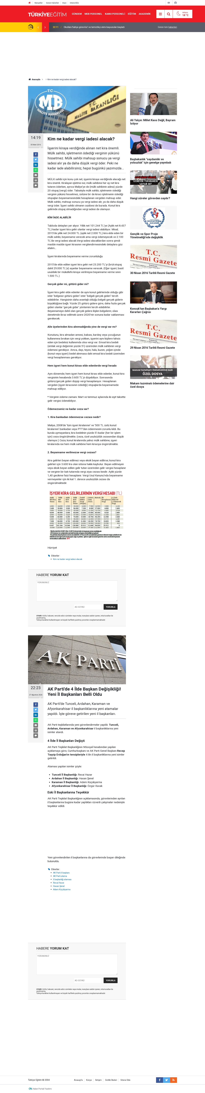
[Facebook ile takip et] (159, 1080)
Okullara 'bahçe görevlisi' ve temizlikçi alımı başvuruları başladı (94, 27)
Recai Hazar (58, 883)
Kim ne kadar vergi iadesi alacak (67, 559)
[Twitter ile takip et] (166, 1080)
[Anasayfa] (29, 3)
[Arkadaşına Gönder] (35, 175)
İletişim (98, 1080)
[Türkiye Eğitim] (47, 13)
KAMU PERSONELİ (115, 13)
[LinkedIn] (35, 165)
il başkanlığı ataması (62, 879)
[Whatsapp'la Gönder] (35, 170)
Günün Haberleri (52, 3)
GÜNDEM (77, 13)
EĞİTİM (132, 13)
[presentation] (38, 27)
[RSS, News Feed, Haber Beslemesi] (173, 1080)
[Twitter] (35, 159)
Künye (89, 1080)
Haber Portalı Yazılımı (42, 1089)
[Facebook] (35, 154)
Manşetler (39, 3)
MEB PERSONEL (93, 13)
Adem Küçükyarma (61, 889)
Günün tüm (167, 27)
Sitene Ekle (74, 3)
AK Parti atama (60, 876)
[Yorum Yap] (35, 185)
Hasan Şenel (59, 886)
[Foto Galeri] (175, 2)
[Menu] (160, 14)
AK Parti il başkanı (61, 872)
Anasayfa (78, 1080)
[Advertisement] (102, 52)
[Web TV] (168, 2)
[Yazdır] (35, 180)
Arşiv (64, 3)
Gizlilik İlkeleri (111, 1080)
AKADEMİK (145, 13)
